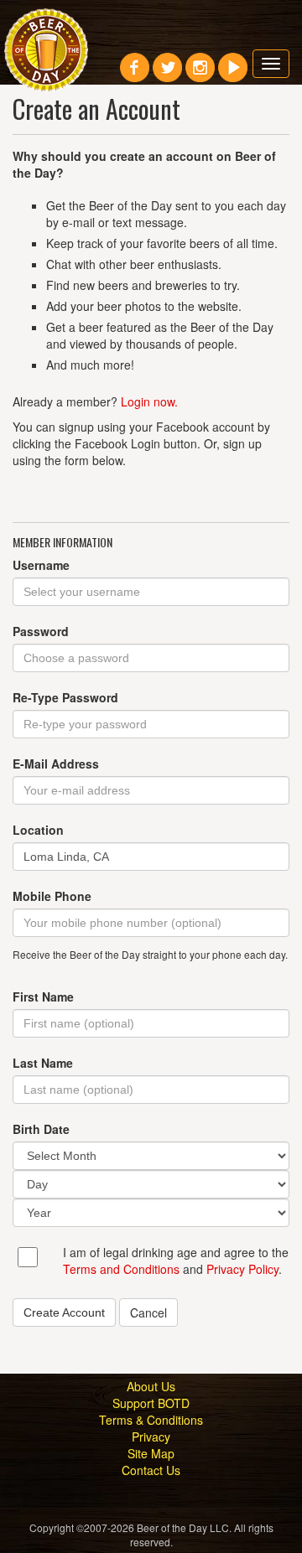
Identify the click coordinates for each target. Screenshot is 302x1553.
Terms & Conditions (151, 1419)
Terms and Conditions (121, 1269)
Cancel (148, 1312)
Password (41, 631)
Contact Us (151, 1470)
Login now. (149, 401)
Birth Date (41, 1129)
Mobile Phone (52, 896)
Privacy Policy (242, 1269)
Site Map (151, 1453)
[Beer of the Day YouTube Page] (232, 73)
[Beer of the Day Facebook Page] (134, 73)
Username (41, 564)
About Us (151, 1386)
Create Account (64, 1312)
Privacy (151, 1436)
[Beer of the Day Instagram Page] (200, 73)
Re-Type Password (65, 697)
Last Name (43, 1062)
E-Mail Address (56, 763)
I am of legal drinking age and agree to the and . (176, 1260)
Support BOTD (151, 1403)
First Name (43, 996)
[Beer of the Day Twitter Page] (167, 73)
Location (38, 829)
